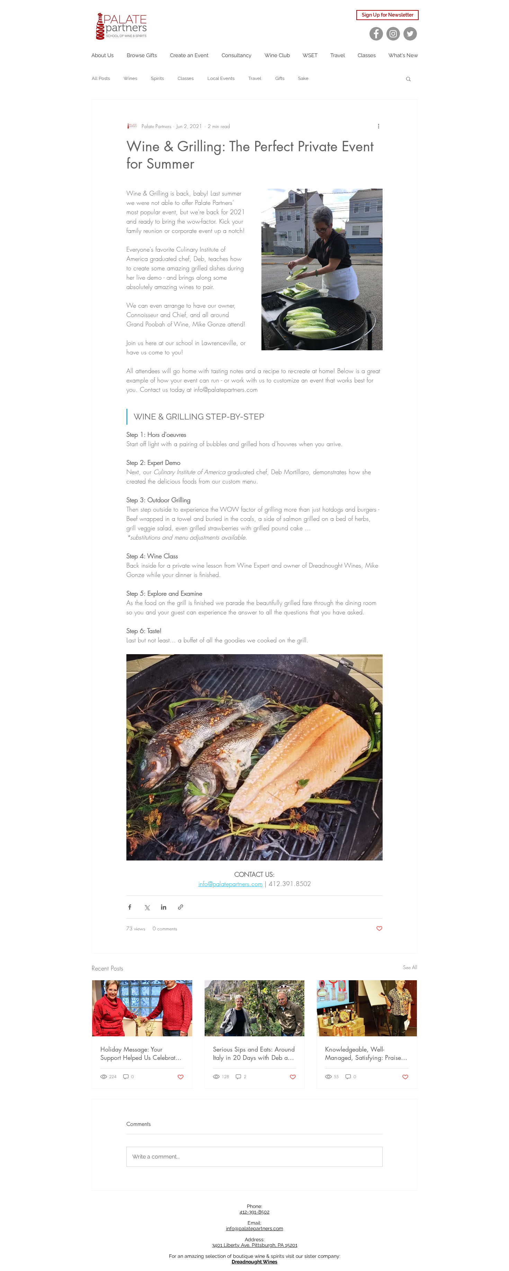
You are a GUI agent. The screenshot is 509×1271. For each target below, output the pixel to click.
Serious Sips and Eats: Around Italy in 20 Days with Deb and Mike (254, 1053)
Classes (186, 78)
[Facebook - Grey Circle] (376, 33)
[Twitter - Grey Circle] (410, 33)
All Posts (101, 78)
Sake (303, 78)
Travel (254, 78)
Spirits (157, 78)
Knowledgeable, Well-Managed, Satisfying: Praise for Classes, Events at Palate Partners (363, 1053)
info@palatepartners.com (254, 1228)
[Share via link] (180, 907)
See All (410, 967)
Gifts (279, 78)
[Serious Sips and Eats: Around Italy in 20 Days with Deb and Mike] (255, 1008)
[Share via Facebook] (129, 907)
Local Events (220, 78)
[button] (408, 78)
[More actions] (378, 126)
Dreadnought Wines (254, 1261)
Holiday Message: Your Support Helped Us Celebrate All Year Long (139, 1053)
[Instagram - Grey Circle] (393, 33)
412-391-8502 (254, 1212)
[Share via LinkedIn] (163, 907)
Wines (130, 78)
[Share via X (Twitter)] (146, 907)
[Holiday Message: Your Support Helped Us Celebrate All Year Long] (142, 1008)
